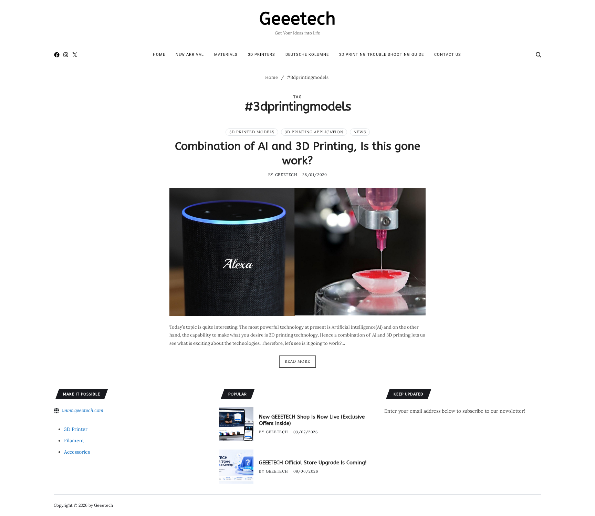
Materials (226, 54)
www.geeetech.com (82, 410)
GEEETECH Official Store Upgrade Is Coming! (313, 463)
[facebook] (57, 55)
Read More (297, 361)
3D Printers (261, 54)
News (360, 132)
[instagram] (66, 55)
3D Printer (75, 429)
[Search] (538, 55)
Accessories (77, 452)
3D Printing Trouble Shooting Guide (381, 54)
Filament (74, 440)
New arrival (190, 54)
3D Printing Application (314, 132)
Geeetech (297, 19)
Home (159, 54)
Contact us (447, 54)
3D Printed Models (251, 132)
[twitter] (75, 55)
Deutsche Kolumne (307, 54)
